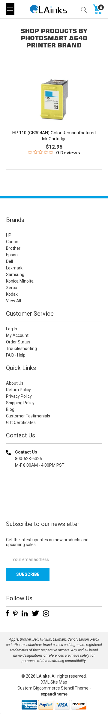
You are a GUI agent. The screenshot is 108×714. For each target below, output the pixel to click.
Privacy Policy (19, 396)
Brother (13, 248)
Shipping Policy (20, 402)
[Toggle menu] (10, 9)
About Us (14, 383)
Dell (9, 261)
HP (8, 235)
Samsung (15, 274)
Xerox (11, 287)
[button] (54, 503)
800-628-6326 (28, 458)
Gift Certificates (21, 422)
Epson (12, 254)
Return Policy (18, 389)
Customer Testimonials (28, 416)
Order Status (18, 342)
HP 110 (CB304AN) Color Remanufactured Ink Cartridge (54, 135)
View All (13, 300)
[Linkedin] (25, 613)
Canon (12, 241)
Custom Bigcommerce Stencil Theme (52, 688)
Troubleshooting (21, 348)
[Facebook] (7, 613)
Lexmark (14, 268)
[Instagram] (46, 613)
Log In (11, 328)
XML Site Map (54, 682)
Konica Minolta (20, 281)
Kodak (12, 294)
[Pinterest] (15, 613)
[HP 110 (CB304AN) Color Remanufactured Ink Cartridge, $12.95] (54, 99)
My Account (17, 335)
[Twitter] (35, 613)
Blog (10, 409)
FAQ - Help (16, 355)
